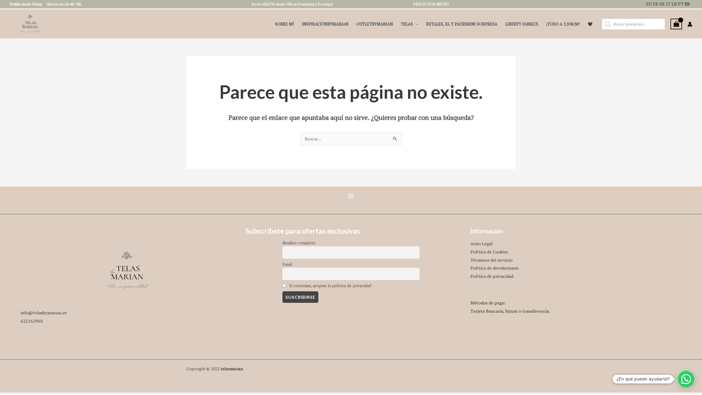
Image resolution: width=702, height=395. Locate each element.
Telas (407, 24)
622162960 (32, 321)
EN (649, 4)
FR (655, 4)
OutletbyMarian (374, 24)
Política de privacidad (491, 276)
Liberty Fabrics (521, 24)
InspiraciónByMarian (325, 24)
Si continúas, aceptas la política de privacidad (329, 285)
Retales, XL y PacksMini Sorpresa (461, 24)
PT (681, 4)
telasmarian (232, 368)
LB (674, 4)
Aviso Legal (481, 244)
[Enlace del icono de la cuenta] (689, 24)
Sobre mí (284, 24)
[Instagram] (351, 196)
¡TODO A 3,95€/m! (563, 24)
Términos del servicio (491, 260)
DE (662, 4)
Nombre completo (298, 243)
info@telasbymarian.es (44, 313)
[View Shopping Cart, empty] (676, 24)
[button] (686, 379)
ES (687, 4)
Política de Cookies (489, 252)
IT (668, 4)
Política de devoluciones (494, 268)
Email (287, 264)
